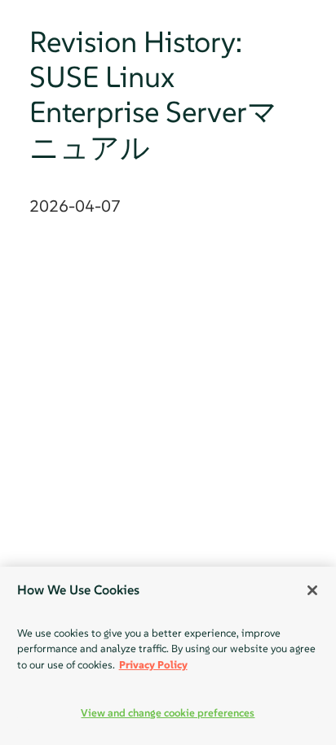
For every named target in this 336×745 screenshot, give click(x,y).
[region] (168, 656)
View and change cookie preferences (167, 713)
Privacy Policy (153, 665)
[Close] (312, 590)
